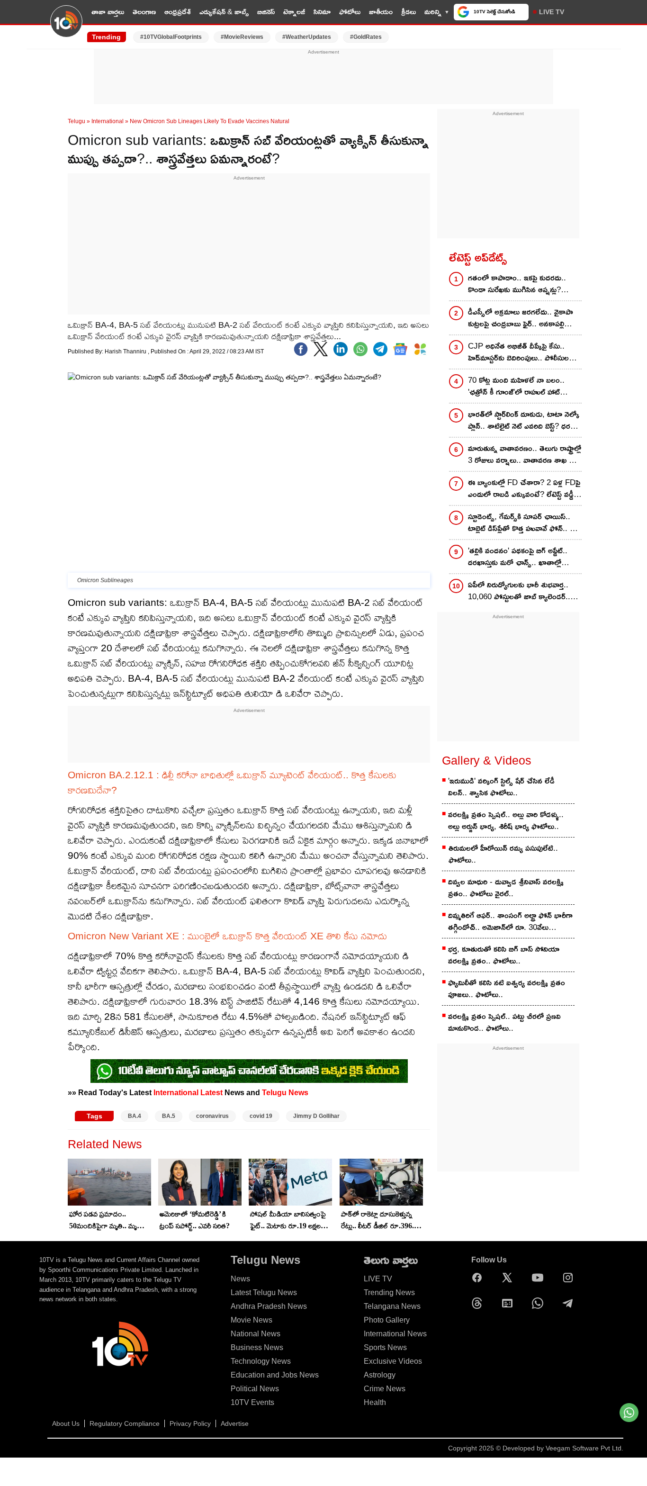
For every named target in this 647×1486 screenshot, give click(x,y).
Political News (255, 1389)
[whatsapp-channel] (249, 1071)
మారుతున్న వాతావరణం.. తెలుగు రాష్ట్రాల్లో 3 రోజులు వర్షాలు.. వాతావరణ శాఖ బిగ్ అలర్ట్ (524, 455)
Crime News (384, 1389)
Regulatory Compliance (125, 1423)
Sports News (385, 1347)
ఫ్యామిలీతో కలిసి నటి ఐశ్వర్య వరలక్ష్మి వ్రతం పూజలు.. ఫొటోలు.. (506, 988)
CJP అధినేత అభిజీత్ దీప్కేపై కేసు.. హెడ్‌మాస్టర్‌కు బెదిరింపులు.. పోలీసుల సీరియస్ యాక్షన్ (518, 353)
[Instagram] (570, 1277)
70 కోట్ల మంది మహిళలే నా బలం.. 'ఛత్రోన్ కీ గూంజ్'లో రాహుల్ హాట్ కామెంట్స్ (516, 387)
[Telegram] (570, 1303)
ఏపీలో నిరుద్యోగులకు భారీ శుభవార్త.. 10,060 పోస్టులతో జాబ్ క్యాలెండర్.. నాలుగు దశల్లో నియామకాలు (519, 591)
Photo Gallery (387, 1320)
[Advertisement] (323, 77)
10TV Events (252, 1402)
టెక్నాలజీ (294, 12)
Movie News (251, 1320)
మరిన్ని (432, 12)
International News (395, 1334)
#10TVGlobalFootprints (171, 37)
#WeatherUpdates (306, 37)
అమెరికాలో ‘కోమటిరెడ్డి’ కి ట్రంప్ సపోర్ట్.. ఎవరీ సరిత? (195, 1220)
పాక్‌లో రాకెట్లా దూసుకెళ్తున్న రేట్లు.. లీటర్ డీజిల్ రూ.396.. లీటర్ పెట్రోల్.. (378, 1221)
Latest (211, 1092)
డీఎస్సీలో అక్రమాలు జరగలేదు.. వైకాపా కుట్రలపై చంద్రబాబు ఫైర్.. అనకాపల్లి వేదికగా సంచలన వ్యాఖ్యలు (520, 318)
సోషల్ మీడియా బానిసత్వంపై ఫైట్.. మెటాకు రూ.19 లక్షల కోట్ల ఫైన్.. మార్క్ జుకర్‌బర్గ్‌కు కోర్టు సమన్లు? (288, 1221)
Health (375, 1402)
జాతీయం (381, 12)
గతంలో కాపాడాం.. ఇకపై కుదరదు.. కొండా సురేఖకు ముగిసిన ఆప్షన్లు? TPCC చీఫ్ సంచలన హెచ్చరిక (517, 284)
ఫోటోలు (349, 12)
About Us (66, 1423)
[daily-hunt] (420, 349)
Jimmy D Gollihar (316, 1116)
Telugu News (285, 1092)
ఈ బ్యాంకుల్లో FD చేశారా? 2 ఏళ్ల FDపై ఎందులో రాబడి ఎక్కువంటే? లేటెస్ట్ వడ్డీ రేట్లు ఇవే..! (524, 489)
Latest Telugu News (264, 1292)
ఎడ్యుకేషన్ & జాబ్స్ (224, 12)
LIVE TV (551, 12)
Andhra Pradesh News (269, 1306)
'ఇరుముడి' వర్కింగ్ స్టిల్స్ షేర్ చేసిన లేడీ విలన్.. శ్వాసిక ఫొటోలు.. (501, 786)
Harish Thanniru (126, 351)
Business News (257, 1347)
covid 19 (261, 1116)
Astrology (379, 1375)
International (107, 121)
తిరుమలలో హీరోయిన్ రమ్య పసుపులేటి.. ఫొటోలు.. (503, 854)
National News (255, 1334)
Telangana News (392, 1306)
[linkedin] (340, 349)
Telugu (76, 121)
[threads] (479, 1303)
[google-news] (400, 349)
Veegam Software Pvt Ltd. (584, 1448)
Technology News (261, 1361)
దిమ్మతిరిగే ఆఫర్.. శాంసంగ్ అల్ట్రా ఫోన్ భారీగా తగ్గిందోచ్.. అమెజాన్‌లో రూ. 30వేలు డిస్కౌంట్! (510, 922)
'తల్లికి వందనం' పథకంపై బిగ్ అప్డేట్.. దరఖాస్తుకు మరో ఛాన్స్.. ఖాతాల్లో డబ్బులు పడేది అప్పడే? (517, 557)
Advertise (235, 1423)
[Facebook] (301, 349)
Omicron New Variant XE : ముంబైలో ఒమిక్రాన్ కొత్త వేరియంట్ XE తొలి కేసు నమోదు (227, 935)
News (240, 1279)
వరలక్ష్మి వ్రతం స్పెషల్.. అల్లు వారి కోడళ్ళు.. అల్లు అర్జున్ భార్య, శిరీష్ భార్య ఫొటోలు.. (506, 820)
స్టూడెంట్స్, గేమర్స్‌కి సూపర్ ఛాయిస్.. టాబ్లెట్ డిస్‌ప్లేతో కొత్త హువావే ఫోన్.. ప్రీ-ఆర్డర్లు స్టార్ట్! (522, 523)
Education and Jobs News (275, 1375)
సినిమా (322, 12)
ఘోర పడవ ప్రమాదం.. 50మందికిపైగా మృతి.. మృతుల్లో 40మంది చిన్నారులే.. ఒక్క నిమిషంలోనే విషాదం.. (110, 1221)
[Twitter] (321, 349)
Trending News (389, 1292)
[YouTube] (540, 1277)
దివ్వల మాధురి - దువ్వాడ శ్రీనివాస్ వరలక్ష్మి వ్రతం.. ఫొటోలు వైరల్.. (506, 887)
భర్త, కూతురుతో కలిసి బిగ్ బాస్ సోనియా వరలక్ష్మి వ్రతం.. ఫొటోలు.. (503, 955)
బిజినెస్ (266, 12)
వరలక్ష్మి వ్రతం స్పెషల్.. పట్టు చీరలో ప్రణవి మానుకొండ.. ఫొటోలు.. (504, 1022)
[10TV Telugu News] (66, 27)
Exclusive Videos (393, 1361)
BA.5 (168, 1116)
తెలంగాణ (144, 12)
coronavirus (212, 1116)
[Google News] (510, 1303)
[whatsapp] (360, 349)
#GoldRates (366, 37)
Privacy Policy (190, 1423)
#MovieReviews (242, 37)
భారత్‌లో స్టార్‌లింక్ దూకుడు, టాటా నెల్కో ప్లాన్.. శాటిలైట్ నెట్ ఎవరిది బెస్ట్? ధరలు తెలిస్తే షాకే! (523, 421)
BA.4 (134, 1116)
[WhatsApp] (540, 1303)
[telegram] (380, 349)
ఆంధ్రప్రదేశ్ (177, 12)
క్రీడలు (408, 12)
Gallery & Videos (486, 760)
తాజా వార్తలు (107, 12)
